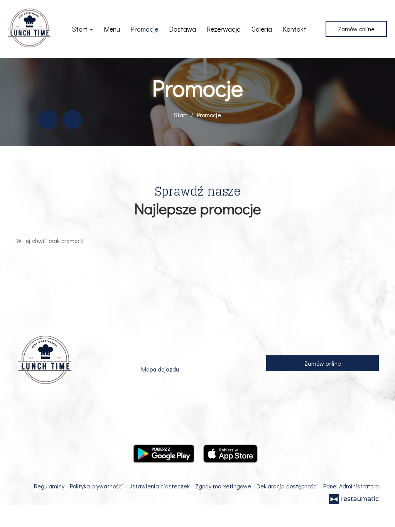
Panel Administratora (351, 486)
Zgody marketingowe (224, 486)
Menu (112, 29)
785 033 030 (181, 348)
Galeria (262, 29)
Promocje (144, 29)
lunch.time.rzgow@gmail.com (199, 359)
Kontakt (294, 29)
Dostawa (182, 29)
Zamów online (356, 29)
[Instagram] (72, 119)
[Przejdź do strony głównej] (29, 29)
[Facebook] (47, 119)
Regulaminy (50, 486)
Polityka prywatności (98, 486)
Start (80, 29)
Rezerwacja (224, 29)
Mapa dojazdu (160, 369)
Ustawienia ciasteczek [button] (160, 486)
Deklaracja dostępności (289, 486)
